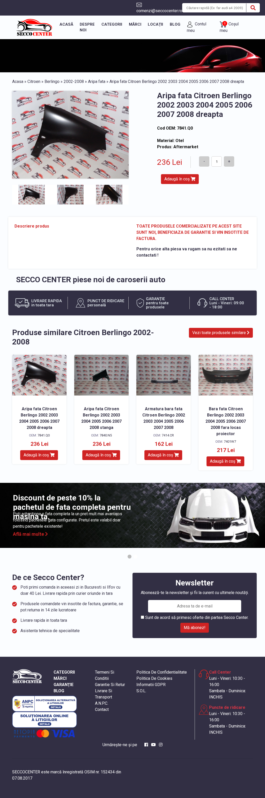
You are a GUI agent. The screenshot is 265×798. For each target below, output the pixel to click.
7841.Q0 (44, 435)
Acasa (17, 81)
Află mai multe (29, 534)
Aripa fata (96, 81)
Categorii (111, 24)
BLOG (59, 690)
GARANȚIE (63, 684)
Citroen (33, 81)
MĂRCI (60, 678)
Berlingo (52, 81)
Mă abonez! (194, 627)
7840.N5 (106, 435)
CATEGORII (64, 672)
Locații (155, 24)
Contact (102, 709)
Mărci (135, 24)
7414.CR (168, 435)
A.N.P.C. (101, 703)
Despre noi (87, 27)
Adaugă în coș (177, 178)
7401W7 (230, 441)
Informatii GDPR (151, 684)
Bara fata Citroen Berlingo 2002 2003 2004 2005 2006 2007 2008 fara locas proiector (225, 421)
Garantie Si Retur (110, 684)
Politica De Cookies (154, 678)
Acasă (66, 24)
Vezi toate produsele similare (219, 332)
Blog (175, 24)
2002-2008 (74, 81)
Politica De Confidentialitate (161, 672)
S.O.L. (141, 690)
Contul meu (196, 27)
